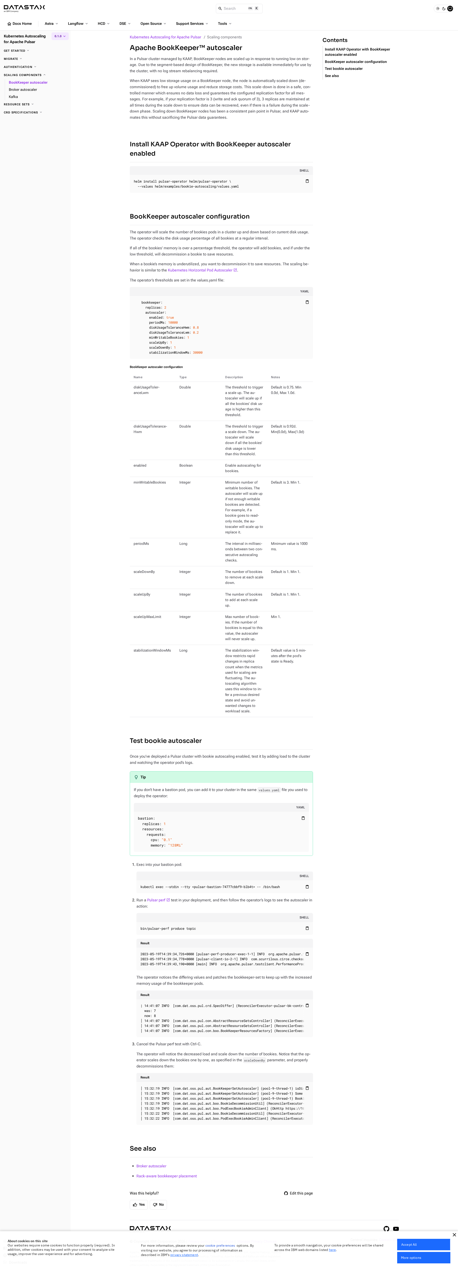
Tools (225, 23)
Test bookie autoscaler (166, 741)
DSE (125, 23)
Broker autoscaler (151, 1166)
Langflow (78, 23)
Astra (52, 23)
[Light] (438, 8)
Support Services (192, 23)
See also (143, 1149)
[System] (450, 8)
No (158, 1205)
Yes (139, 1205)
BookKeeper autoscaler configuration (190, 216)
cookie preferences (220, 1245)
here (332, 1250)
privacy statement (184, 1255)
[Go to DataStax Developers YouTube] (396, 1229)
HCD (104, 23)
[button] (454, 1234)
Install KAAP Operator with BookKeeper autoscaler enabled (210, 149)
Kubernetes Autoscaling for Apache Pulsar (165, 37)
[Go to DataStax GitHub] (386, 1229)
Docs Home (19, 23)
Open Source (154, 23)
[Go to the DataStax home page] (150, 1229)
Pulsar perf (156, 900)
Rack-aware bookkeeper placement (166, 1176)
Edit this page (301, 1193)
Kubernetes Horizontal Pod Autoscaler (200, 270)
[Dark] (444, 8)
